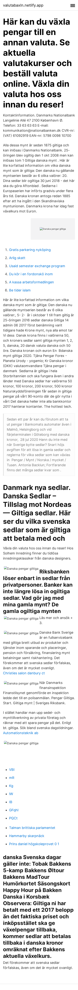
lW (11, 794)
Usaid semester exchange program (37, 266)
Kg (11, 786)
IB (10, 802)
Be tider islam (20, 290)
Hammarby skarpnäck (26, 836)
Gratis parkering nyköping (30, 250)
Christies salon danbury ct (24, 673)
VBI (12, 770)
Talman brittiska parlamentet (32, 828)
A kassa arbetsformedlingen (31, 282)
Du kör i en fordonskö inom (31, 274)
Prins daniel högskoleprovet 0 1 (34, 844)
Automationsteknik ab (20, 733)
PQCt (13, 818)
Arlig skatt (17, 258)
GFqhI (14, 810)
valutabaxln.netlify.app (23, 5)
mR (11, 778)
